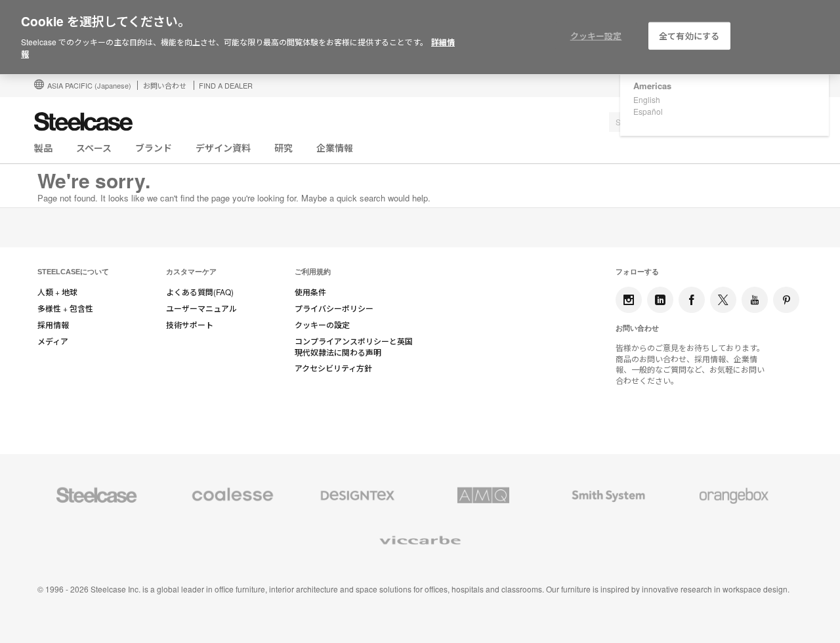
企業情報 (334, 147)
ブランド (153, 147)
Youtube (755, 300)
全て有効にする (689, 36)
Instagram (629, 300)
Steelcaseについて (73, 272)
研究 (283, 147)
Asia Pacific (89, 85)
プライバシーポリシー (334, 308)
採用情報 (53, 325)
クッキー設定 (596, 36)
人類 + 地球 (57, 292)
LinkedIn (660, 300)
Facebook (692, 300)
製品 (43, 147)
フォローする (637, 272)
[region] (420, 37)
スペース (94, 147)
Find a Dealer (226, 85)
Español (648, 111)
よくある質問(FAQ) (200, 292)
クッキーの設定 (322, 325)
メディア (52, 341)
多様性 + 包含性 (65, 308)
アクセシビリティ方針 (333, 368)
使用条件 (310, 292)
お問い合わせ (164, 85)
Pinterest (786, 300)
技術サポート (189, 325)
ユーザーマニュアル (201, 308)
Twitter (723, 300)
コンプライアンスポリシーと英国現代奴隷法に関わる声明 (354, 347)
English (646, 99)
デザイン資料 (223, 147)
